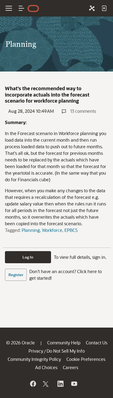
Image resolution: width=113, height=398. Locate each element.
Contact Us (96, 342)
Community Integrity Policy (34, 359)
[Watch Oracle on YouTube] (73, 383)
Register (16, 274)
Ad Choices (46, 367)
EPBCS (71, 230)
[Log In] (104, 8)
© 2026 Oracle (20, 342)
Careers (70, 367)
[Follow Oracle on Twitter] (46, 383)
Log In (27, 257)
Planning (31, 230)
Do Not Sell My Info (66, 351)
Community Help (63, 342)
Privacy (36, 351)
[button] (21, 8)
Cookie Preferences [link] (85, 359)
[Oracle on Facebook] (32, 383)
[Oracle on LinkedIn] (60, 383)
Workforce (52, 230)
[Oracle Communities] (92, 8)
